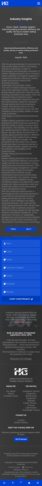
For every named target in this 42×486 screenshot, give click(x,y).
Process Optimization (31, 406)
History (11, 393)
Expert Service (30, 403)
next (28, 229)
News (15, 27)
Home (9, 27)
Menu (38, 3)
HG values (11, 391)
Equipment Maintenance (31, 394)
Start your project (19, 299)
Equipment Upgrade (31, 399)
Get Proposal (21, 439)
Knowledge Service (31, 410)
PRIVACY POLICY (21, 470)
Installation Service (31, 391)
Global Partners (21, 422)
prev (13, 229)
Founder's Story (11, 396)
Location (21, 420)
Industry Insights (27, 27)
